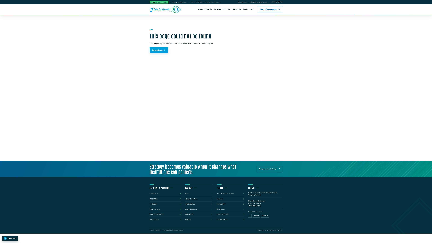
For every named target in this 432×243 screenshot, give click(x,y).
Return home (157, 50)
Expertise (208, 9)
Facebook (265, 215)
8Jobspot (153, 204)
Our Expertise (190, 204)
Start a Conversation (268, 9)
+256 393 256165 (254, 206)
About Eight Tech (191, 199)
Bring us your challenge (269, 169)
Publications (236, 9)
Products (226, 9)
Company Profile (222, 214)
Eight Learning (155, 209)
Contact (188, 219)
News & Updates (191, 209)
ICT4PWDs (153, 199)
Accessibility (10, 238)
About (245, 9)
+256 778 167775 (276, 2)
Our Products (154, 219)
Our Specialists (222, 219)
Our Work (217, 9)
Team (252, 9)
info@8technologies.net (258, 2)
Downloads (242, 2)
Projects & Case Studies (225, 194)
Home (200, 9)
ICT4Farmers (154, 194)
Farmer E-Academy (156, 214)
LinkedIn (256, 215)
